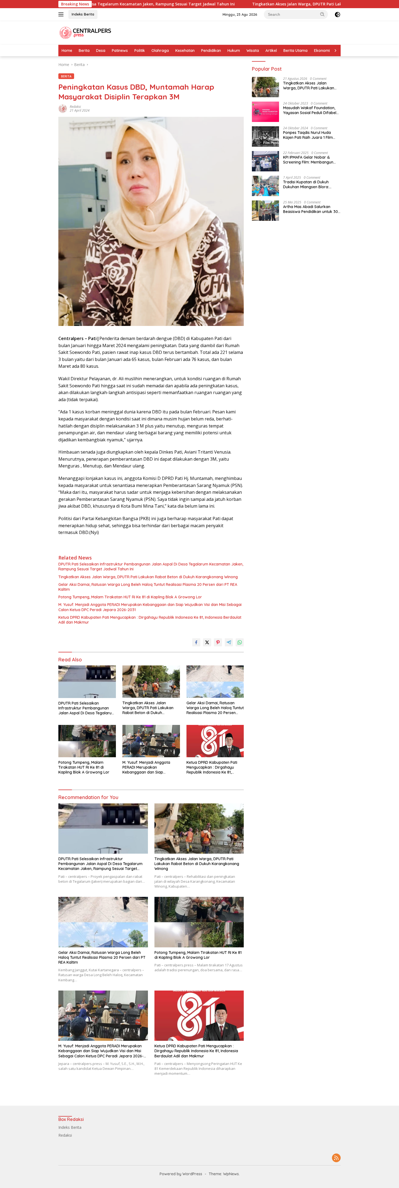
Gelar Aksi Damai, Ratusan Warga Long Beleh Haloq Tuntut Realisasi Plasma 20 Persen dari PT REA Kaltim (147, 587)
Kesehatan (185, 50)
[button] (322, 14)
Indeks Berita (83, 14)
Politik (139, 50)
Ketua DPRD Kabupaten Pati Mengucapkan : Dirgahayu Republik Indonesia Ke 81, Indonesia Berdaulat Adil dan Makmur (149, 620)
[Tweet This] (207, 642)
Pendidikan (211, 50)
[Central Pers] (85, 32)
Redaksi (75, 106)
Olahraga (160, 50)
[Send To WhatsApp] (240, 642)
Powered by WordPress (181, 1173)
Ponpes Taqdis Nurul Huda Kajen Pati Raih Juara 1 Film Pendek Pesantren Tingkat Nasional (308, 135)
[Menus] (62, 14)
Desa (100, 50)
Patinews (120, 50)
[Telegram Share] (229, 642)
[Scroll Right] (335, 50)
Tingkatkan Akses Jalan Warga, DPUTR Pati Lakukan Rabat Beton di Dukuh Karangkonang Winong (284, 4)
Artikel (271, 50)
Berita (84, 50)
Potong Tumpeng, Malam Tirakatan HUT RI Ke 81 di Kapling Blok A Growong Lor (130, 597)
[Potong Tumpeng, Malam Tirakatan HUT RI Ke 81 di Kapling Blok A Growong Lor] (87, 741)
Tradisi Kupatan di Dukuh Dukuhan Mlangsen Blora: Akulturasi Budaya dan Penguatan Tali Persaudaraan (310, 184)
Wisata (252, 50)
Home (67, 50)
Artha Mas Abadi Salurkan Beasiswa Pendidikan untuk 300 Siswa (311, 209)
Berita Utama (295, 50)
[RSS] (336, 1158)
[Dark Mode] (337, 14)
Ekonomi (322, 50)
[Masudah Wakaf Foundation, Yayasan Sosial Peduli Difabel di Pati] (265, 112)
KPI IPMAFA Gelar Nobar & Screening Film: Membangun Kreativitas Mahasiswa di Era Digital (309, 160)
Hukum (233, 50)
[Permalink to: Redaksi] (62, 108)
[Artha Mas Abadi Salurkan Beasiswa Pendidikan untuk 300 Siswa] (265, 210)
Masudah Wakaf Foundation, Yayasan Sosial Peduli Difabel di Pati (309, 110)
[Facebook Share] (196, 642)
